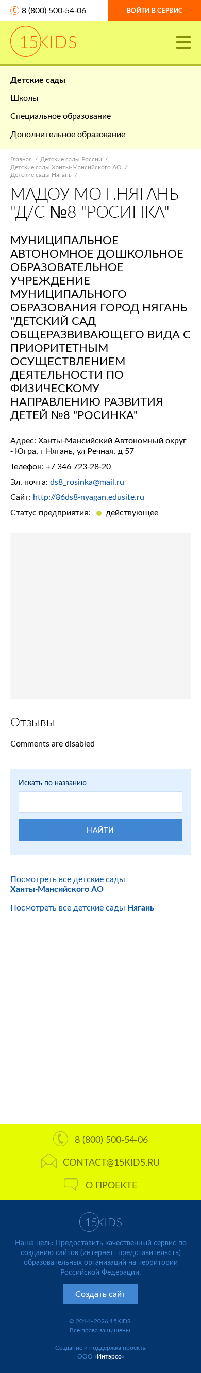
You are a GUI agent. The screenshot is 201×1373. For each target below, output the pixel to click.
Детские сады (37, 79)
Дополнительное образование (67, 134)
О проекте (111, 1184)
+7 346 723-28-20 (78, 466)
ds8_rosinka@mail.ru (87, 481)
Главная (21, 159)
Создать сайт (100, 1294)
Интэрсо (109, 1356)
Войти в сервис (154, 10)
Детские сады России (71, 159)
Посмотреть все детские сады (67, 883)
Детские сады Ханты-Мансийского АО (66, 167)
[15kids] (43, 41)
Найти (100, 830)
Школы (24, 97)
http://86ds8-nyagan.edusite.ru (88, 496)
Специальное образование (60, 116)
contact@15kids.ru (111, 1162)
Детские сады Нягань (41, 174)
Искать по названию (53, 782)
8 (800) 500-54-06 (54, 10)
